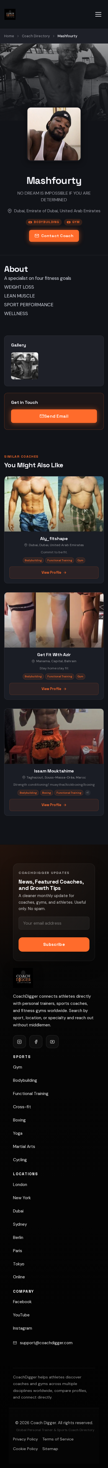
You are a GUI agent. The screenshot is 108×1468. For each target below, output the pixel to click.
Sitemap (50, 1448)
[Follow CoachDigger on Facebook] (35, 1041)
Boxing (19, 1120)
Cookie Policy (25, 1448)
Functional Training (30, 1093)
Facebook (22, 1302)
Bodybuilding (46, 222)
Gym (76, 222)
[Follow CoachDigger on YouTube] (52, 1041)
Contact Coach (57, 235)
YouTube (21, 1315)
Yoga (17, 1133)
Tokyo (18, 1264)
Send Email (56, 416)
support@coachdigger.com (46, 1343)
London (20, 1184)
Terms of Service (58, 1439)
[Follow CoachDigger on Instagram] (19, 1041)
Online (19, 1277)
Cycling (20, 1160)
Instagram (22, 1328)
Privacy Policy (25, 1439)
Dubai (18, 1211)
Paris (17, 1251)
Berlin (18, 1237)
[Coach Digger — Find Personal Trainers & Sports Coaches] (10, 14)
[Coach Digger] (23, 978)
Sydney (20, 1224)
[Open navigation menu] (98, 14)
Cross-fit (22, 1107)
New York (22, 1198)
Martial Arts (24, 1146)
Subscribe (54, 944)
